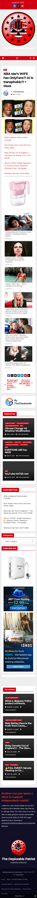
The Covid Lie (24, 444)
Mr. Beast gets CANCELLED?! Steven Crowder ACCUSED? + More (12, 384)
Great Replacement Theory (14, 720)
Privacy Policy (27, 889)
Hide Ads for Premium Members (11, 889)
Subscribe (4, 893)
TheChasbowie (18, 92)
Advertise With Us (6, 884)
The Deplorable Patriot (18, 48)
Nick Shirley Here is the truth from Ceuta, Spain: (18, 726)
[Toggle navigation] (17, 58)
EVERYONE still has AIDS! (16, 451)
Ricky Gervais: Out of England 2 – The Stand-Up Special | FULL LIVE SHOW (17, 155)
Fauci (7, 764)
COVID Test (17, 442)
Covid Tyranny (27, 442)
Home (3, 879)
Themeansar (19, 874)
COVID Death (9, 442)
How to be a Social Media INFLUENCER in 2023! (24, 382)
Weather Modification (12, 425)
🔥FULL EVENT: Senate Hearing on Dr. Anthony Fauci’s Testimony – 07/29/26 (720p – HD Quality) (17, 165)
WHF (5, 69)
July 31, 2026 (12, 751)
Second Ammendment (12, 697)
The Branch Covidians (11, 444)
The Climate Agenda (23, 423)
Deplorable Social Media (21, 884)
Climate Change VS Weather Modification (17, 429)
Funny (7, 742)
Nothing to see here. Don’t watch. (17, 173)
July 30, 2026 (12, 774)
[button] (30, 58)
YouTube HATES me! (16, 473)
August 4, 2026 (13, 729)
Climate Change (10, 423)
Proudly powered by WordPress (12, 872)
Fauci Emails (14, 764)
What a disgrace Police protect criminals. (18, 702)
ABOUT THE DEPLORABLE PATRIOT (17, 879)
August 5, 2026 (13, 707)
